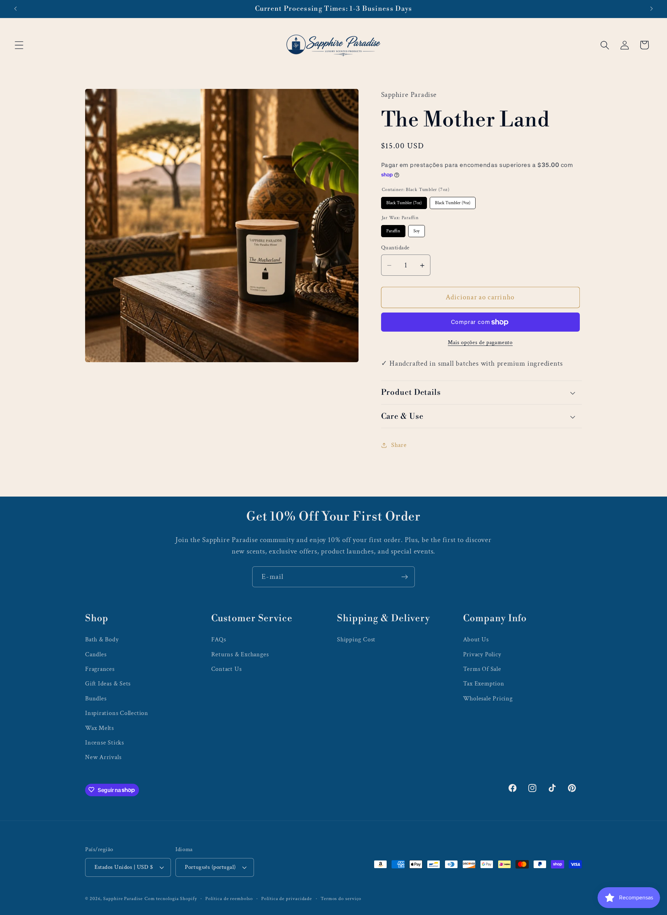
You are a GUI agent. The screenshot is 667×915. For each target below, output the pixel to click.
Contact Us (226, 669)
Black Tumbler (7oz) (404, 201)
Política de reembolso (229, 898)
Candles (95, 654)
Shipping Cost (356, 639)
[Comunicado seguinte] (651, 8)
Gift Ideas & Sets (108, 684)
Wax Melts (99, 728)
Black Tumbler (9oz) (452, 201)
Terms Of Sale (482, 669)
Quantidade (395, 248)
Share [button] (398, 445)
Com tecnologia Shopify (171, 898)
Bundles (95, 698)
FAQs (218, 639)
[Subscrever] (404, 577)
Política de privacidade (286, 898)
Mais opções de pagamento (480, 342)
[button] (19, 45)
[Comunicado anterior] (15, 8)
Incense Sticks (104, 742)
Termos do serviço (341, 898)
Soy (416, 229)
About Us (476, 639)
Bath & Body (102, 639)
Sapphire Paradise (122, 898)
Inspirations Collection (116, 713)
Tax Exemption (483, 684)
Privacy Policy (482, 654)
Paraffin (393, 229)
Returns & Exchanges (240, 654)
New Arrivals (103, 757)
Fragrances (100, 669)
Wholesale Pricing (488, 698)
